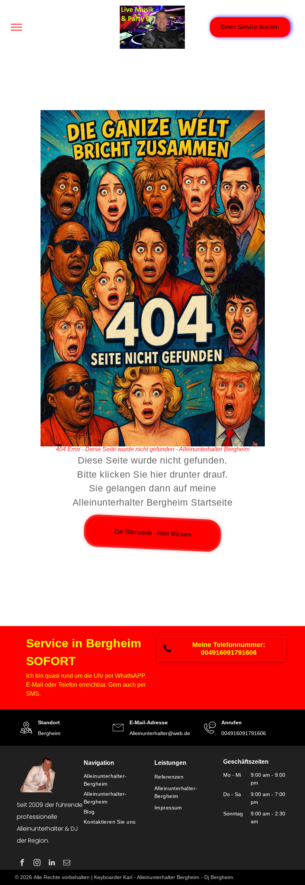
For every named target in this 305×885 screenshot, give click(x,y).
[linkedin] (51, 863)
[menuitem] (115, 780)
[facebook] (22, 863)
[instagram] (37, 863)
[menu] (16, 27)
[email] (66, 863)
